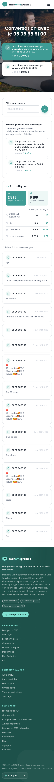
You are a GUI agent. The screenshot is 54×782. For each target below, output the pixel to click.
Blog (4, 741)
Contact (6, 749)
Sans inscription (10, 679)
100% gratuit (8, 674)
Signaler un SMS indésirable (15, 728)
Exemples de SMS (11, 710)
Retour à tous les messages (19, 247)
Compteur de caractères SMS (17, 719)
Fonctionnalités (10, 638)
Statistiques (8, 736)
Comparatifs (8, 715)
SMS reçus (7, 634)
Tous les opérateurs (12, 692)
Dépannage (8, 651)
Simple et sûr (8, 687)
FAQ (4, 660)
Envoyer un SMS (17, 614)
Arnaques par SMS (11, 723)
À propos (6, 745)
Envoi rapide (8, 683)
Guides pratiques (10, 647)
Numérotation (9, 656)
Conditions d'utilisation (30, 768)
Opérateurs (8, 643)
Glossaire (6, 732)
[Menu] (49, 4)
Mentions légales (9, 768)
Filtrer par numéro (15, 103)
